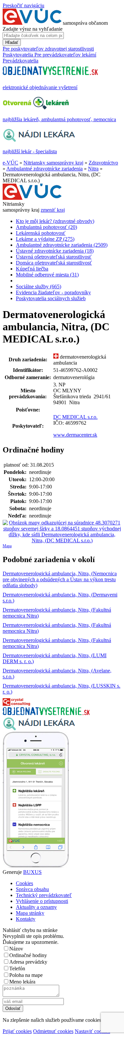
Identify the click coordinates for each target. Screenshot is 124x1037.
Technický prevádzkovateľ (44, 895)
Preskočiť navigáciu (23, 5)
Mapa (7, 546)
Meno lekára (22, 981)
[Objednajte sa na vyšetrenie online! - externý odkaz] (46, 713)
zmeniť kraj (53, 210)
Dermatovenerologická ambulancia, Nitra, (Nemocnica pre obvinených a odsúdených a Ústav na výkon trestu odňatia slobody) (60, 579)
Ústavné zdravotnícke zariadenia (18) (55, 251)
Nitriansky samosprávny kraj (53, 162)
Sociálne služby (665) (38, 286)
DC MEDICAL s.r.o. (75, 417)
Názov (16, 948)
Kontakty (25, 919)
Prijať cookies (17, 1031)
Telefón (17, 968)
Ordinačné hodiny (28, 955)
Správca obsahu (32, 889)
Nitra (93, 168)
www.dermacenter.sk (75, 435)
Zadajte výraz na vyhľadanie (32, 29)
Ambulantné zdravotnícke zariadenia (44, 168)
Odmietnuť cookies (53, 1031)
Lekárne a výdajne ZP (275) (45, 239)
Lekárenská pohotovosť (40, 233)
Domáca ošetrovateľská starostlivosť (54, 263)
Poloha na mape (26, 975)
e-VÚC (10, 162)
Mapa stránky (30, 913)
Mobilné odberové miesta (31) (47, 274)
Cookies (24, 883)
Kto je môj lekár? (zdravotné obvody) (55, 221)
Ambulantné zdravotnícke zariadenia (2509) (61, 245)
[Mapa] (62, 532)
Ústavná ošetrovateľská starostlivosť (54, 257)
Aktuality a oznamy (36, 907)
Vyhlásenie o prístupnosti (42, 901)
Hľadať (11, 42)
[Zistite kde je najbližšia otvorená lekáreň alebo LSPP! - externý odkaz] (36, 866)
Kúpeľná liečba (32, 268)
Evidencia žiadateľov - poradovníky (53, 292)
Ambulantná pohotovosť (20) (46, 227)
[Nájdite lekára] (39, 729)
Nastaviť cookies (92, 1031)
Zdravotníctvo (103, 162)
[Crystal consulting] (16, 704)
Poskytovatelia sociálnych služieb (51, 298)
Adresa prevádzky (28, 962)
